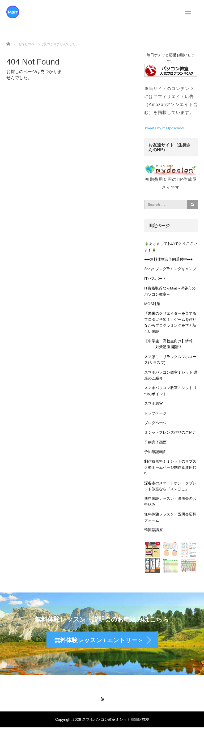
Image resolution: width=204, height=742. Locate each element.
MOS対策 (152, 304)
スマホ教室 (153, 403)
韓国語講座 (153, 530)
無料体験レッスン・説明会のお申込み (170, 501)
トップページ (155, 413)
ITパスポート (155, 278)
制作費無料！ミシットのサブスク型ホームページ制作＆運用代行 (170, 467)
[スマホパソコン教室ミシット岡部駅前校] (12, 11)
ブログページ (155, 423)
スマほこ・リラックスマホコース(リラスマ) (170, 360)
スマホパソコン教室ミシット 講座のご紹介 (170, 375)
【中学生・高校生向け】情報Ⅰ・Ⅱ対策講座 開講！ (168, 344)
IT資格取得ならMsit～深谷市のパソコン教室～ (170, 291)
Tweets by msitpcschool (164, 128)
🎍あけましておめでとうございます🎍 (170, 246)
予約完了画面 (155, 442)
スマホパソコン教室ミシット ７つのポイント (170, 391)
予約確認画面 (155, 452)
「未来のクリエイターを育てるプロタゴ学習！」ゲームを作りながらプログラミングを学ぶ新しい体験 (170, 322)
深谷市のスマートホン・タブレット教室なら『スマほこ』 (170, 486)
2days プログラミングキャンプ (170, 269)
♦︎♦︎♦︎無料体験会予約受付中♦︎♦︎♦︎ (168, 259)
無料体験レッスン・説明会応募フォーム (170, 517)
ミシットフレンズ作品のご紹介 (170, 432)
